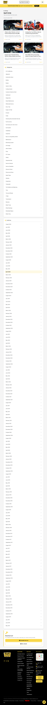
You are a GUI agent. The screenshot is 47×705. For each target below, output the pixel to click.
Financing (19, 676)
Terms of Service (33, 698)
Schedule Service (24, 640)
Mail (4, 702)
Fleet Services (30, 676)
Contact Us (19, 680)
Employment (20, 661)
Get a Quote (24, 643)
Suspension (29, 690)
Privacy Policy (25, 698)
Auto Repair (29, 659)
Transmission (29, 694)
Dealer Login (40, 700)
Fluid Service (29, 678)
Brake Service (29, 661)
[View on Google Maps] (39, 657)
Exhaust (28, 674)
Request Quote (20, 656)
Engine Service (30, 672)
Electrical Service (30, 670)
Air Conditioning (30, 657)
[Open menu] (42, 2)
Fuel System (29, 680)
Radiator (28, 688)
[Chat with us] (44, 702)
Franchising (19, 678)
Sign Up (36, 5)
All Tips (6, 10)
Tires (28, 692)
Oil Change (29, 682)
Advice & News (20, 663)
